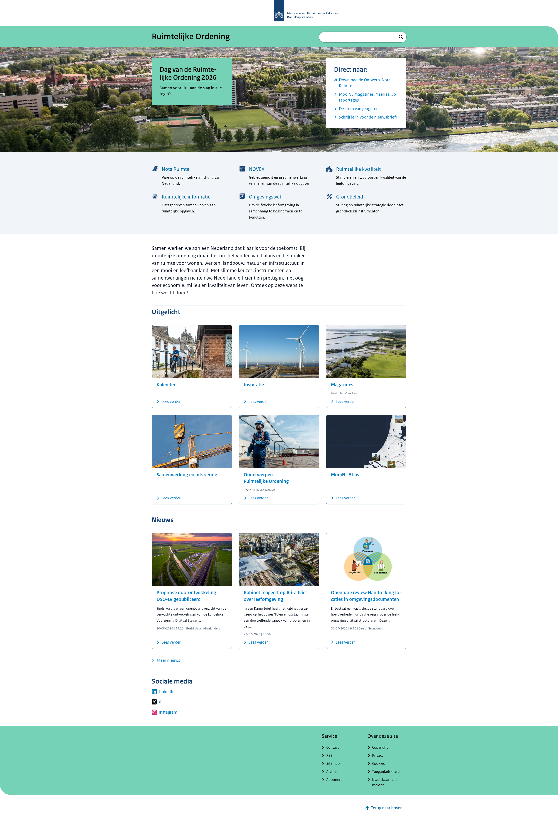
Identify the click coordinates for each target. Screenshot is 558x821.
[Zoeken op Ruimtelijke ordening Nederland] (401, 37)
